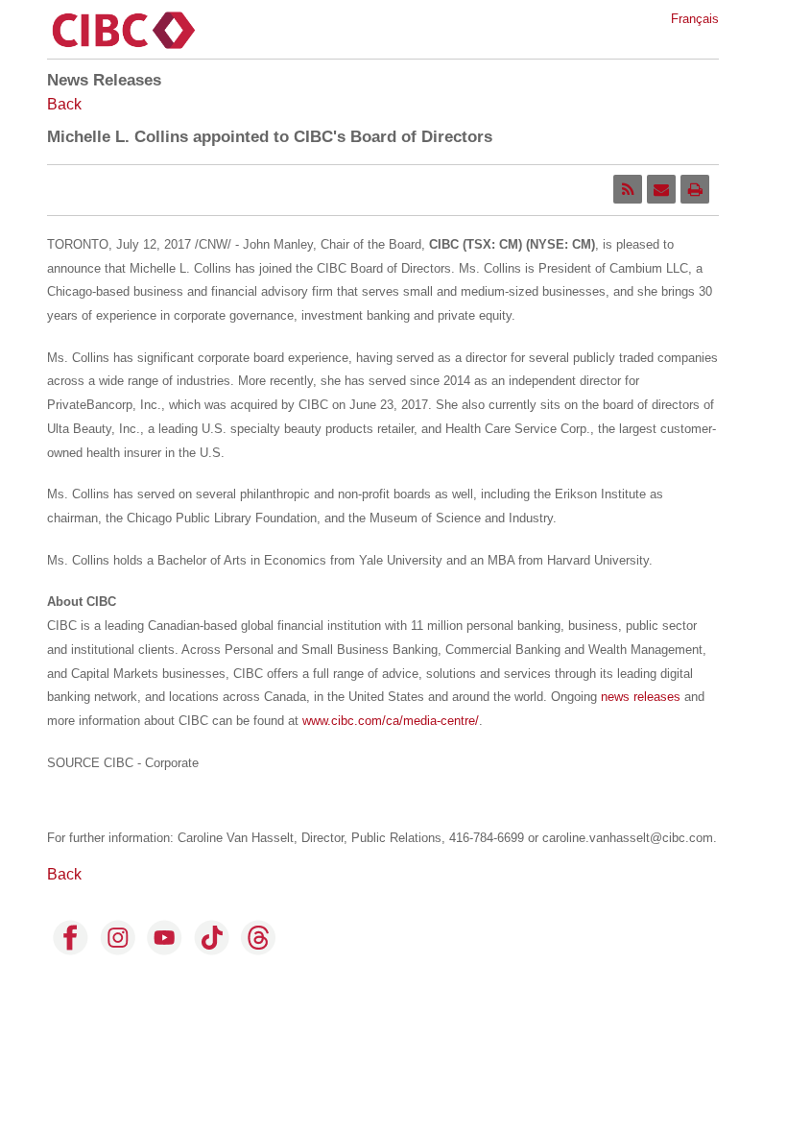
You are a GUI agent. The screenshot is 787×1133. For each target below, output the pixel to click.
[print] (694, 189)
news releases (640, 696)
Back (64, 104)
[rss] (627, 189)
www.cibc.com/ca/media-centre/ (390, 720)
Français (695, 19)
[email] (661, 189)
